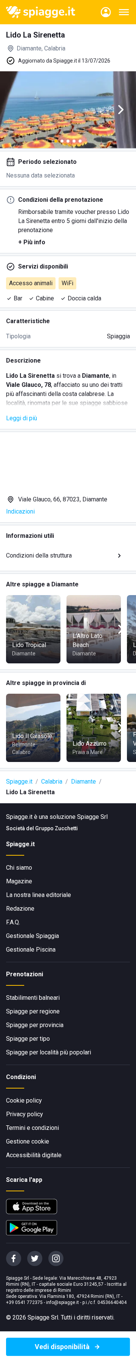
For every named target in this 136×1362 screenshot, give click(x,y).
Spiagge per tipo (28, 1038)
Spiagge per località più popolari (48, 1052)
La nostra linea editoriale (38, 895)
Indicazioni (20, 511)
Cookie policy (24, 1100)
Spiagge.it (19, 781)
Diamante (83, 781)
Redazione (20, 908)
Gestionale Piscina (31, 949)
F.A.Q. (13, 922)
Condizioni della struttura (39, 555)
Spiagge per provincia (34, 1025)
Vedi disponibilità (62, 1347)
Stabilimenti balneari (33, 997)
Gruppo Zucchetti (56, 828)
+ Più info (31, 242)
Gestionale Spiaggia (32, 935)
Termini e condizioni (32, 1127)
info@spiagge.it (62, 1302)
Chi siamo (19, 867)
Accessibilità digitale (34, 1155)
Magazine (19, 881)
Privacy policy (24, 1114)
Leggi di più (21, 418)
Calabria (51, 781)
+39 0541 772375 (24, 1302)
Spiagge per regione (33, 1011)
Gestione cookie (27, 1141)
